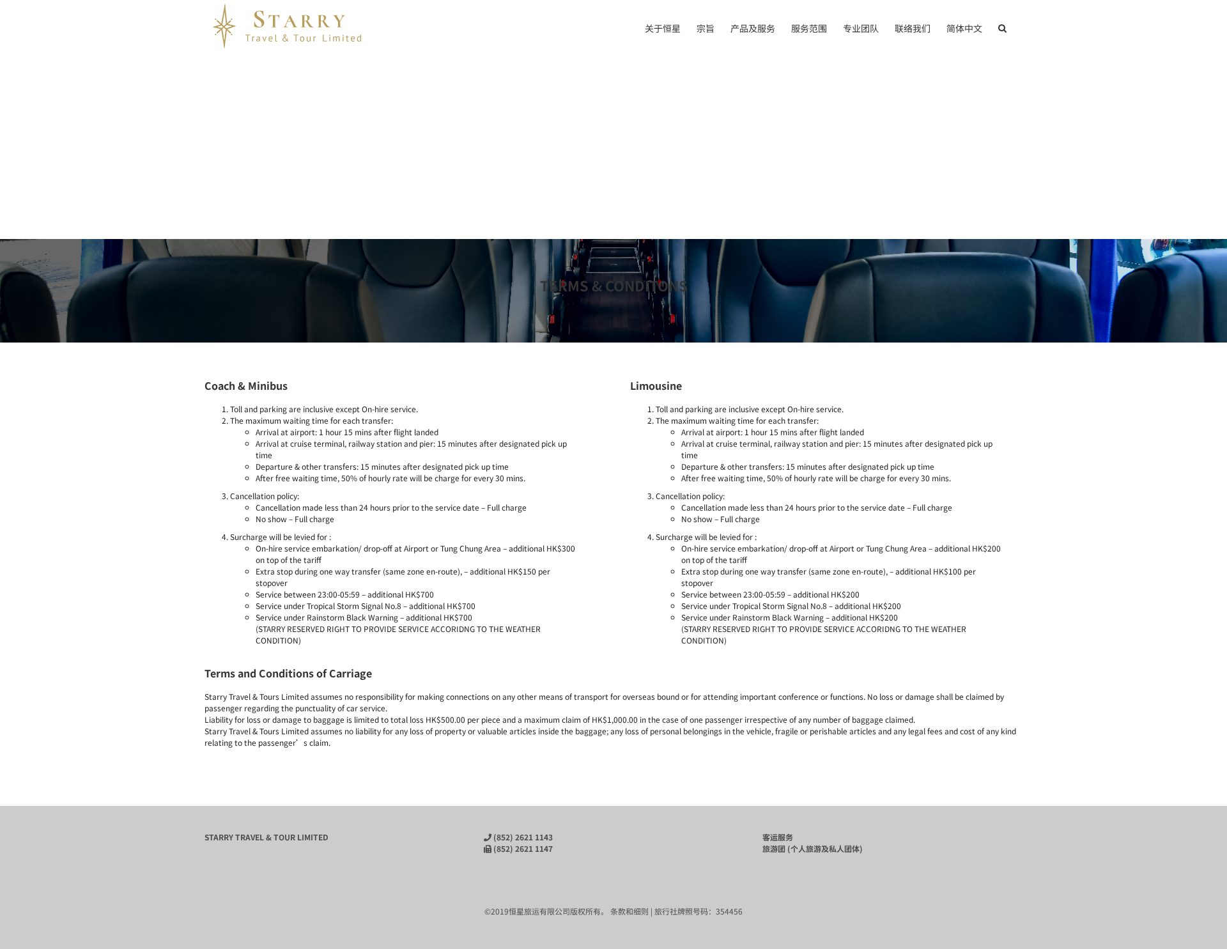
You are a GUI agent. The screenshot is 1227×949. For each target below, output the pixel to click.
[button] (1002, 27)
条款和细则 (629, 911)
